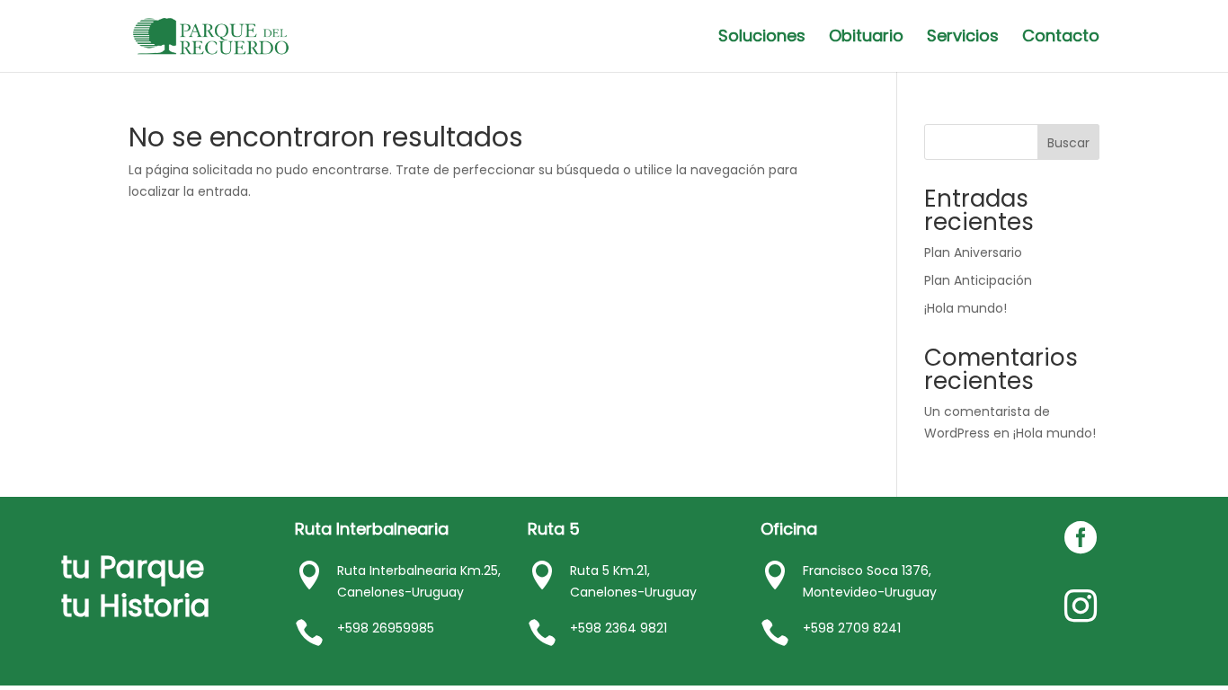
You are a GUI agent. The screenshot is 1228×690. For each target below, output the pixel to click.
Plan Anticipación (978, 280)
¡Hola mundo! (965, 308)
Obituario (866, 38)
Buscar (1068, 143)
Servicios (963, 38)
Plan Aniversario (973, 252)
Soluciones (761, 38)
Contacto (1060, 38)
